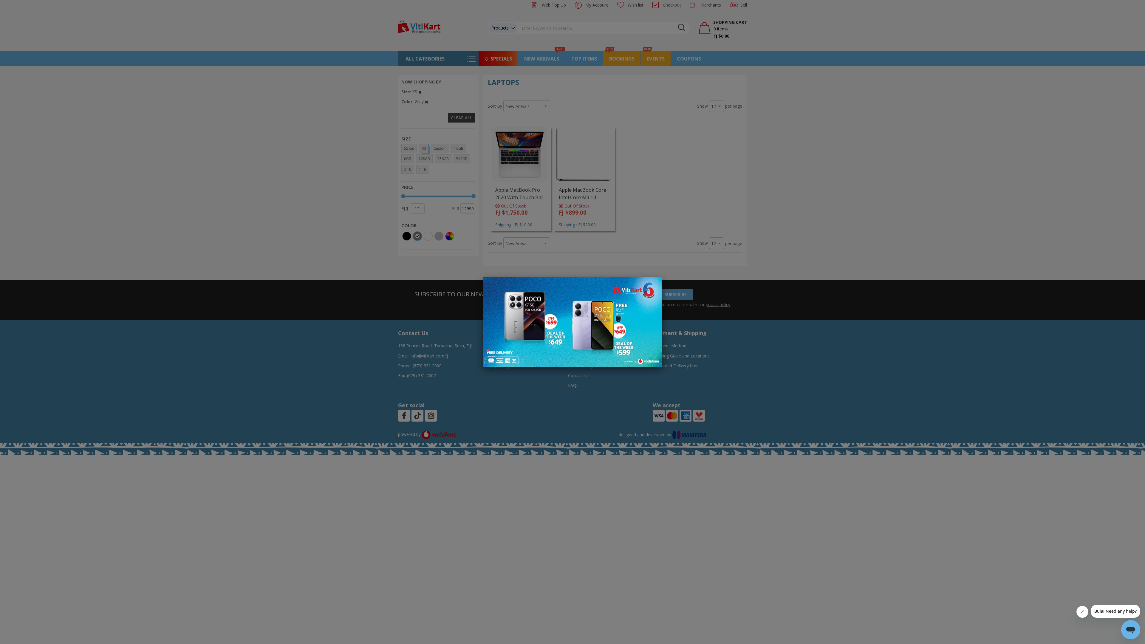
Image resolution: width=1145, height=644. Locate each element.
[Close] (653, 285)
